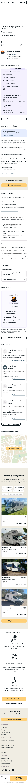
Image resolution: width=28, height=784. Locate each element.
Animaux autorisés (7, 487)
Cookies (3, 734)
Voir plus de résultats (14, 621)
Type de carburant (16, 161)
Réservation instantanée (16, 494)
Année (3, 161)
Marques (3, 752)
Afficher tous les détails (8, 174)
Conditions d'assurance (8, 741)
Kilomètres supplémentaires (10, 259)
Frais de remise (6, 250)
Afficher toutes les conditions (9, 211)
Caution (4, 247)
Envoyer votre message (14, 337)
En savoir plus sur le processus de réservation (14, 782)
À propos (4, 727)
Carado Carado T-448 (19, 159)
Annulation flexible (18, 490)
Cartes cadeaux (5, 732)
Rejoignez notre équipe (7, 730)
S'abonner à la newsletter (14, 719)
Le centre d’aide (5, 763)
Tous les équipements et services (14, 119)
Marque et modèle (6, 159)
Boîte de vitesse (5, 163)
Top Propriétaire (7, 490)
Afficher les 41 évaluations (11, 424)
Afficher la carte (14, 449)
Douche (5, 494)
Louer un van (5, 750)
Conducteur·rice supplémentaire (11, 253)
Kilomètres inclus (6, 256)
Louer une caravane (7, 747)
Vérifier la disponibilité (18, 778)
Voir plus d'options (15, 185)
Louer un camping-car (7, 745)
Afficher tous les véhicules (14, 699)
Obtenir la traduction (19, 360)
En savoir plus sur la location (14, 703)
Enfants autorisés (19, 487)
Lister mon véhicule (6, 743)
